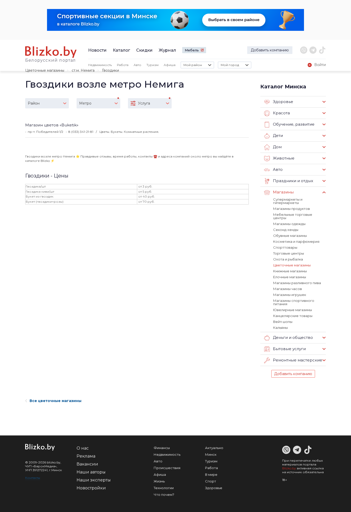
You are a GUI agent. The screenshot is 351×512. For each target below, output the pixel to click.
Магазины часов (287, 289)
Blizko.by (289, 468)
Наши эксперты (94, 480)
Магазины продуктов (291, 209)
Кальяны (280, 327)
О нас (83, 448)
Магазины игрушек (289, 295)
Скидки (144, 50)
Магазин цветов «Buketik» (51, 125)
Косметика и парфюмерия (296, 241)
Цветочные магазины (44, 70)
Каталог (121, 50)
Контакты (32, 478)
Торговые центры (288, 253)
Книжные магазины (290, 271)
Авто (137, 65)
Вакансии (87, 464)
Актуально (214, 448)
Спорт (210, 481)
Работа (122, 65)
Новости (97, 50)
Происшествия (167, 468)
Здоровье (213, 488)
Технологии (164, 488)
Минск (210, 454)
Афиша (170, 65)
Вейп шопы (282, 322)
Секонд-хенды (285, 230)
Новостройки (91, 488)
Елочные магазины (289, 277)
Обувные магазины (290, 236)
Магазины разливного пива (297, 283)
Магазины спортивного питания (293, 302)
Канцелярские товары (292, 316)
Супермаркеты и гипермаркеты (287, 201)
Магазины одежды (289, 224)
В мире (211, 474)
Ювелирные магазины (292, 310)
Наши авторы (91, 472)
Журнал (167, 50)
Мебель (192, 50)
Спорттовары (285, 247)
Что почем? (164, 494)
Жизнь (159, 481)
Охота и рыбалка (288, 259)
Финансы (162, 448)
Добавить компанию (270, 50)
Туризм (152, 65)
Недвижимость (100, 65)
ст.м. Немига (83, 70)
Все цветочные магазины (55, 400)
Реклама (86, 456)
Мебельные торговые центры (292, 216)
